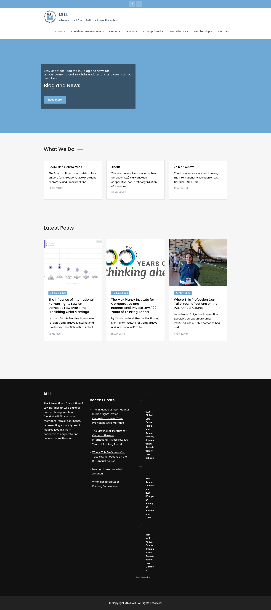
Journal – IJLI (177, 31)
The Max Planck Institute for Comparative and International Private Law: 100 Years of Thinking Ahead (134, 305)
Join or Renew (184, 167)
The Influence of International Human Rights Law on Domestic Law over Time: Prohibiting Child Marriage (71, 305)
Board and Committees (65, 167)
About (59, 31)
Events (113, 31)
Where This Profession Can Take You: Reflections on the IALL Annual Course (195, 303)
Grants (130, 31)
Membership (202, 31)
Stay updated (152, 31)
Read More (56, 188)
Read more (55, 99)
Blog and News (62, 85)
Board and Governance (86, 31)
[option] (135, 86)
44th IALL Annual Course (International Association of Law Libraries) (150, 552)
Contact (223, 31)
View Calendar (143, 576)
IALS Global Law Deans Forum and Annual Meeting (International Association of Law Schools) (150, 436)
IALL (64, 14)
